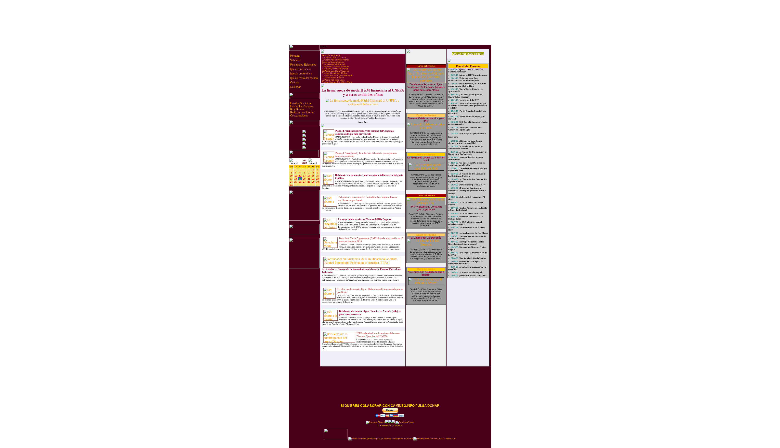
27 (304, 182)
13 (304, 175)
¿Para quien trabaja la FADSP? (472, 276)
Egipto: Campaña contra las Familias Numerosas (465, 70)
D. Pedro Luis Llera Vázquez (335, 71)
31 (291, 185)
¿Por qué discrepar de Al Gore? (472, 185)
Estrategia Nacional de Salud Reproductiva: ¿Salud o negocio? (466, 243)
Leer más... (363, 122)
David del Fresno (426, 66)
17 (291, 179)
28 (309, 182)
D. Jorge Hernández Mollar (334, 73)
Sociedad (295, 86)
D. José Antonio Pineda (333, 77)
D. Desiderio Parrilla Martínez (335, 66)
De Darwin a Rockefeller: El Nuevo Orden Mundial (465, 147)
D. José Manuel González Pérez (337, 82)
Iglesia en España (300, 69)
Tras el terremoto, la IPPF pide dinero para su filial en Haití (467, 85)
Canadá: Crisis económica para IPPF (426, 120)
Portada (294, 55)
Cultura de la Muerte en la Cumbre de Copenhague (465, 128)
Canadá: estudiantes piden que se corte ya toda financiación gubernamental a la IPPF (467, 105)
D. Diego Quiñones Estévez (335, 69)
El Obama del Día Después (426, 237)
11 (296, 175)
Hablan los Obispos (301, 106)
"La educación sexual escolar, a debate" (426, 273)
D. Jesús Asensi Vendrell (333, 64)
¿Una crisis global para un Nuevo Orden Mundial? (465, 96)
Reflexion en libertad (302, 112)
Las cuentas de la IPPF (468, 100)
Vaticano (294, 60)
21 (309, 179)
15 (313, 175)
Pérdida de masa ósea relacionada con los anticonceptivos (463, 79)
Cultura (294, 82)
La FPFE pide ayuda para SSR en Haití (426, 159)
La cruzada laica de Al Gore (470, 213)
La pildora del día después (470, 272)
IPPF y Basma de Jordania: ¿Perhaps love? (426, 208)
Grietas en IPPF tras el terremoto (472, 75)
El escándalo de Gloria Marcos (472, 258)
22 (313, 179)
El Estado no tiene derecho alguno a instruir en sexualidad (465, 142)
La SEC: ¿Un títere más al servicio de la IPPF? (465, 223)
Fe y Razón (297, 109)
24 (291, 182)
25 (295, 182)
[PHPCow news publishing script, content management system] (380, 438)
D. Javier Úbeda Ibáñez (333, 62)
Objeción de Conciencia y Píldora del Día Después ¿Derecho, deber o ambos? (467, 191)
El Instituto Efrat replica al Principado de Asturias (465, 262)
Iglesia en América (300, 73)
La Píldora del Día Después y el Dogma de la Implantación (467, 153)
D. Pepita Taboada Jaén (333, 80)
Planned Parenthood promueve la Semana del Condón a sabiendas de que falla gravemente (364, 132)
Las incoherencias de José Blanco (473, 233)
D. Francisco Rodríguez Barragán (337, 75)
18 (295, 179)
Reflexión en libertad (331, 55)
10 (291, 175)
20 (304, 179)
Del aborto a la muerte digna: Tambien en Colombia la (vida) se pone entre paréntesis (426, 87)
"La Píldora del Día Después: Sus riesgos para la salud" (466, 164)
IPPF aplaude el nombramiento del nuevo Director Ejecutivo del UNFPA (378, 335)
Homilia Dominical (300, 103)
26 (300, 182)
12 (300, 175)
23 (317, 179)
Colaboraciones (299, 115)
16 (317, 175)
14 (309, 175)
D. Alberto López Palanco (334, 57)
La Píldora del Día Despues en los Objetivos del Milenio (466, 175)
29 (313, 182)
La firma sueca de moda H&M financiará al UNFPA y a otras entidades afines (363, 92)
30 (317, 182)
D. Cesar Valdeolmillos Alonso (335, 60)
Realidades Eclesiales (302, 64)
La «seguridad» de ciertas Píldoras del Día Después (364, 219)
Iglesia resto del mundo (303, 78)
